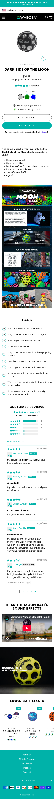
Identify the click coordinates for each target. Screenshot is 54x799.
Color (27, 92)
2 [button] (23, 591)
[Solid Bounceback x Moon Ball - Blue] (12, 740)
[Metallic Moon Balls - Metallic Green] (36, 737)
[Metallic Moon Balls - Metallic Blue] (30, 737)
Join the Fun (26, 780)
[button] (21, 85)
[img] (13, 449)
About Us (27, 754)
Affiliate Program (27, 759)
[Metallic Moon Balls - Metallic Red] (33, 737)
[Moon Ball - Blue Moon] (49, 735)
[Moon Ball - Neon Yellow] (46, 735)
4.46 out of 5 (33, 412)
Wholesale (27, 763)
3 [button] (27, 591)
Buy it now (27, 125)
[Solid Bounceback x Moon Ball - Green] (15, 740)
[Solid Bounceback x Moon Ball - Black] (9, 740)
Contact (27, 772)
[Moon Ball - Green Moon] (52, 735)
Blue (33, 97)
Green (27, 97)
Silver (20, 97)
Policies (27, 768)
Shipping (15, 79)
